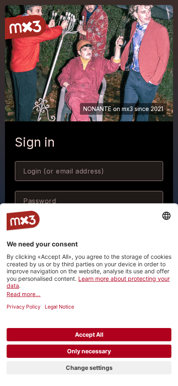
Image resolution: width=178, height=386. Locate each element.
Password (39, 201)
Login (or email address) (63, 171)
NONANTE (97, 108)
